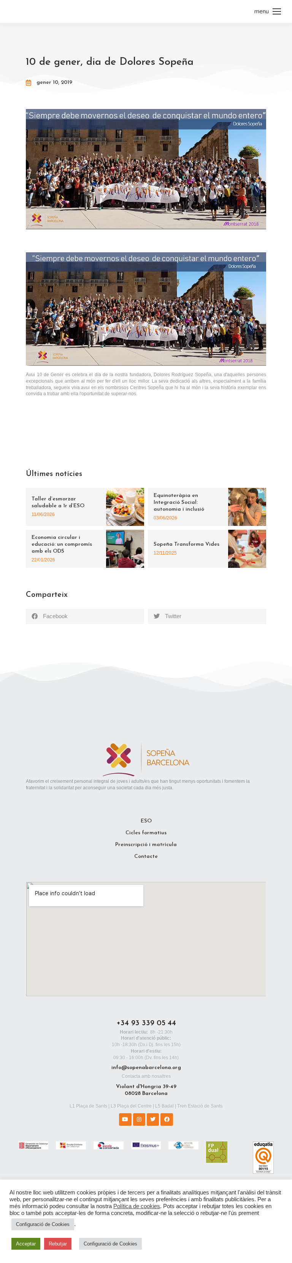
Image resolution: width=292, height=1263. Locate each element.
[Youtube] (125, 1119)
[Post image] (125, 507)
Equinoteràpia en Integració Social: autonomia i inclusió (179, 502)
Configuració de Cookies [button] (43, 1224)
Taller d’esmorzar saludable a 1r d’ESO (58, 502)
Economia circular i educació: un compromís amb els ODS (62, 544)
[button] (85, 616)
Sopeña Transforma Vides (186, 544)
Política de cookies (136, 1206)
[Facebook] (166, 1119)
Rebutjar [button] (58, 1244)
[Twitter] (153, 1119)
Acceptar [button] (26, 1244)
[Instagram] (139, 1119)
